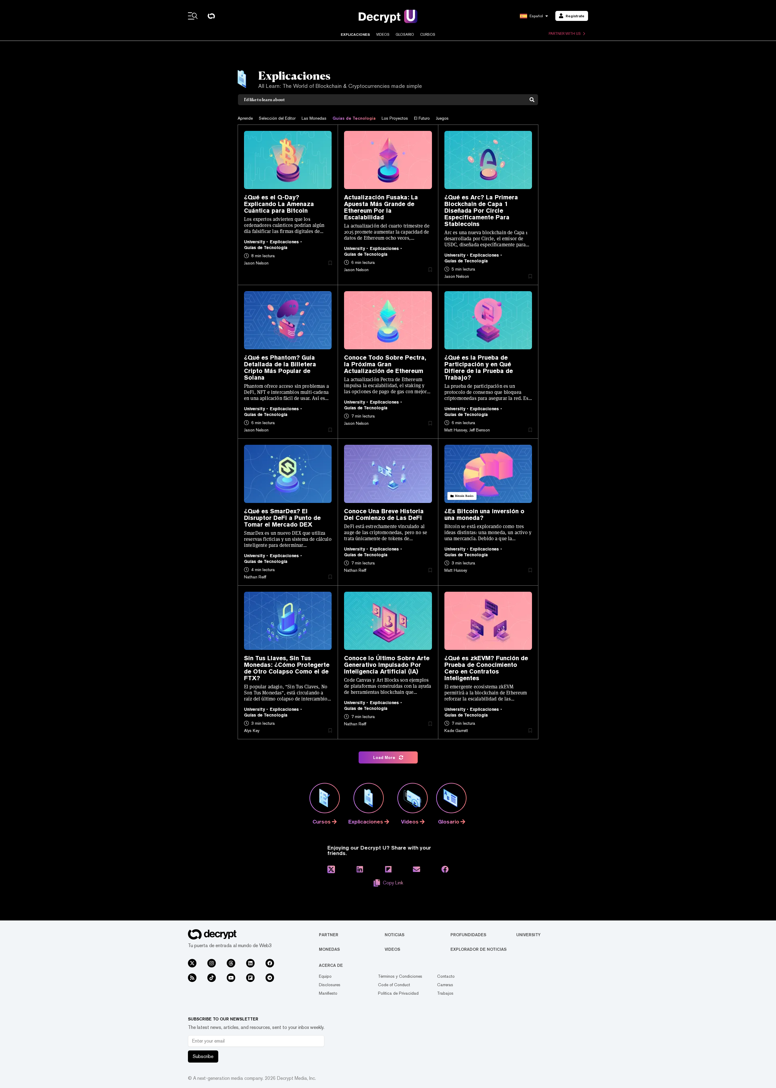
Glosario (405, 34)
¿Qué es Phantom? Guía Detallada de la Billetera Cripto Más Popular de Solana (280, 367)
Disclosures (329, 984)
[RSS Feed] (192, 977)
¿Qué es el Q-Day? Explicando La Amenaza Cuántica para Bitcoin (279, 204)
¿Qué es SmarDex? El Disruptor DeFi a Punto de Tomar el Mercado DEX (282, 518)
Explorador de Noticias (478, 949)
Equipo (325, 976)
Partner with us (565, 34)
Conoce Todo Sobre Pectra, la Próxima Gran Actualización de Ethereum (385, 364)
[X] (192, 963)
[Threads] (231, 963)
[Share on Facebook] (445, 869)
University (528, 934)
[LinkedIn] (250, 963)
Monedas (329, 949)
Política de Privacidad (398, 993)
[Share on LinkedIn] (359, 869)
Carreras (445, 984)
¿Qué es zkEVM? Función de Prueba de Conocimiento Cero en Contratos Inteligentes (486, 668)
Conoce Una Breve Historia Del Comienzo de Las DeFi (384, 514)
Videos (383, 34)
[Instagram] (211, 963)
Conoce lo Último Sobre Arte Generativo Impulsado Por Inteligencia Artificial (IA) (387, 665)
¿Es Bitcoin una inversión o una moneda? (484, 514)
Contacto (446, 976)
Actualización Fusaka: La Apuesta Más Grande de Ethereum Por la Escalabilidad (381, 207)
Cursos (427, 34)
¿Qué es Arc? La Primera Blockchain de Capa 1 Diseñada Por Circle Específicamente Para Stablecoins (481, 210)
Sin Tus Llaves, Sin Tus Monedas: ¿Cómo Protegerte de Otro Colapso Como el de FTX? (286, 668)
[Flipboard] (250, 977)
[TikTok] (211, 977)
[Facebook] (270, 963)
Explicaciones (355, 34)
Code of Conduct (394, 984)
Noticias (394, 934)
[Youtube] (231, 977)
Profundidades (468, 934)
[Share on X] (331, 869)
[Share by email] (416, 869)
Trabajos (445, 993)
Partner (328, 934)
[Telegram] (270, 977)
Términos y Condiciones (400, 976)
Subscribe (203, 1056)
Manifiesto (328, 993)
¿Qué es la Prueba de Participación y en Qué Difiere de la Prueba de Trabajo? (478, 367)
